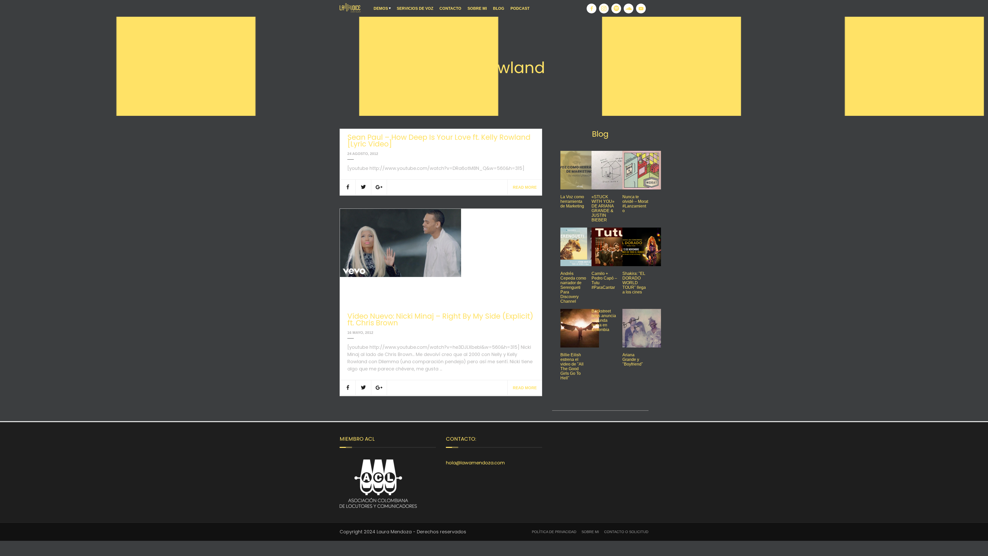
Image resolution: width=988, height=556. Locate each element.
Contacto (450, 8)
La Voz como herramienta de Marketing (572, 201)
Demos (381, 8)
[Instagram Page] (604, 8)
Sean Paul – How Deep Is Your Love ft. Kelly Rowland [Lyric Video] (439, 140)
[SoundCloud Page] (628, 8)
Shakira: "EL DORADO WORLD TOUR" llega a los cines (634, 282)
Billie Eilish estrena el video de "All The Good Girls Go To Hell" (572, 366)
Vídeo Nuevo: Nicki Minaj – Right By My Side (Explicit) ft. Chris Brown (440, 319)
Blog (498, 8)
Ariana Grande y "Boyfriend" (632, 359)
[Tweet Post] (363, 187)
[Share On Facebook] (348, 187)
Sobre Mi (477, 8)
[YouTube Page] (641, 8)
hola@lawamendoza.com (475, 462)
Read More (525, 187)
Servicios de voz (415, 8)
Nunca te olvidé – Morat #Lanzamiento (635, 204)
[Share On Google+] (379, 187)
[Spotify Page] (616, 8)
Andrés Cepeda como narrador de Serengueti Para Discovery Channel (573, 287)
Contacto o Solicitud (626, 532)
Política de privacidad (554, 532)
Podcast (520, 8)
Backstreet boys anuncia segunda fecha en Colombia (604, 320)
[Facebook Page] (591, 8)
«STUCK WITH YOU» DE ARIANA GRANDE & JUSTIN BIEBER (603, 208)
